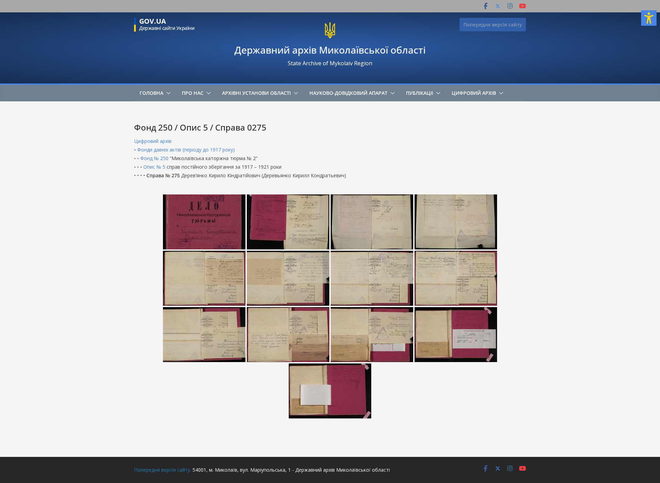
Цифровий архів (474, 93)
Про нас (193, 93)
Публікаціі (419, 93)
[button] (167, 93)
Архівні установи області (256, 93)
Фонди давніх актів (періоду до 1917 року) (186, 149)
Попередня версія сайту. (162, 470)
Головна (151, 93)
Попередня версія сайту (492, 24)
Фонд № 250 (154, 158)
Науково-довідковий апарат (348, 93)
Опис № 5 (154, 167)
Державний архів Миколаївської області (330, 49)
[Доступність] (649, 18)
